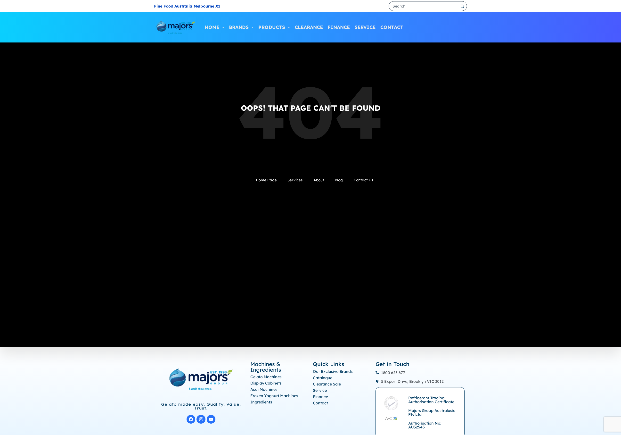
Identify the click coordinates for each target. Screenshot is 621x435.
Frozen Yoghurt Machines (274, 395)
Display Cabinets (266, 383)
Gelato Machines (266, 376)
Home (212, 27)
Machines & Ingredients (265, 367)
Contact (391, 27)
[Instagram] (200, 419)
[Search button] (462, 6)
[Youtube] (211, 419)
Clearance (309, 27)
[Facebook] (191, 419)
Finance (339, 27)
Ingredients (261, 402)
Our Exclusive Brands (333, 371)
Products (271, 27)
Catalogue (322, 377)
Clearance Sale (327, 384)
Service (365, 27)
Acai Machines (264, 389)
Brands (239, 27)
